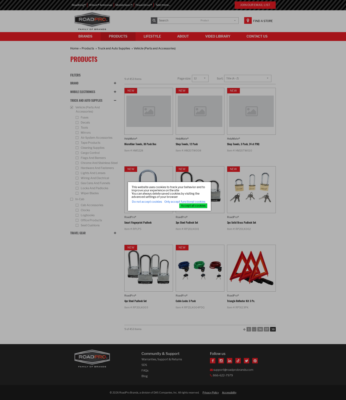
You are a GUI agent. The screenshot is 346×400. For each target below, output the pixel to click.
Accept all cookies (193, 205)
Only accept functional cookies (184, 201)
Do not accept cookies (147, 201)
